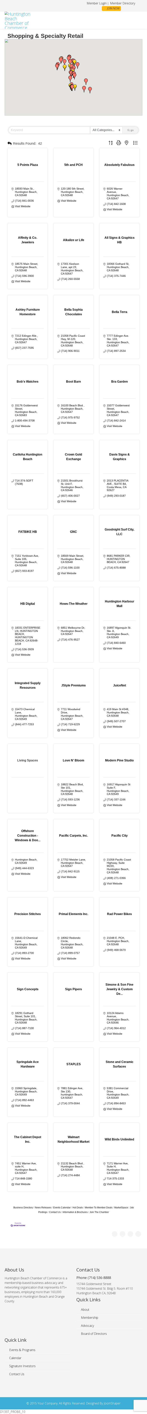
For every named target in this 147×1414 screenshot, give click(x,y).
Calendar (14, 1358)
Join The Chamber (99, 1212)
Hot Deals (78, 1207)
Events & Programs (21, 1350)
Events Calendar (62, 1207)
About (84, 1309)
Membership (89, 1317)
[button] (64, 62)
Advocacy (87, 1326)
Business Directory (23, 1207)
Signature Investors (22, 1366)
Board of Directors (93, 1334)
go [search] (132, 130)
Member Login (97, 3)
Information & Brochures (75, 1212)
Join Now (112, 8)
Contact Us (55, 1212)
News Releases (43, 1207)
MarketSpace (121, 1207)
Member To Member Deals (98, 1207)
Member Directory (122, 3)
